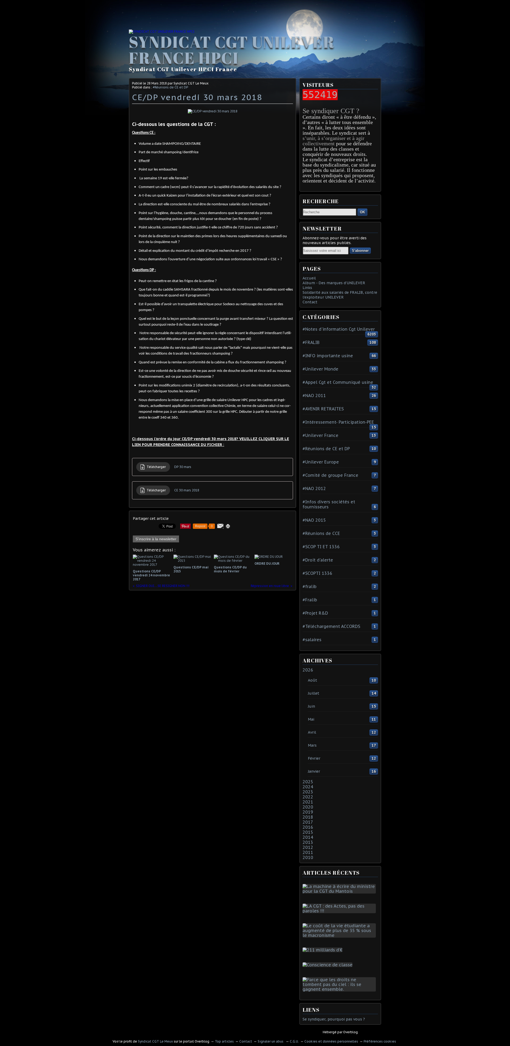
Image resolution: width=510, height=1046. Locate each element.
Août (312, 680)
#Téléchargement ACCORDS (331, 626)
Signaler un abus (271, 1041)
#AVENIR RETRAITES (323, 408)
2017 (308, 822)
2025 (308, 781)
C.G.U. (294, 1041)
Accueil (309, 278)
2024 (308, 786)
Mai (311, 719)
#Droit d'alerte (318, 560)
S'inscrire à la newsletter (155, 539)
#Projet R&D (315, 613)
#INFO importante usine (328, 355)
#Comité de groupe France (330, 475)
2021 (308, 802)
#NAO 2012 (314, 488)
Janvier (314, 771)
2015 (308, 832)
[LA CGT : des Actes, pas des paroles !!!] (340, 911)
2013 (308, 842)
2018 (308, 817)
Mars (312, 745)
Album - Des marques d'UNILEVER (334, 282)
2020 (308, 807)
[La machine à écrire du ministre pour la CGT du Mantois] (340, 891)
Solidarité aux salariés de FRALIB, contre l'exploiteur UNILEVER (340, 295)
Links (307, 287)
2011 (308, 852)
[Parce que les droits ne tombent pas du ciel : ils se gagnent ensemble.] (340, 989)
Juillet (313, 693)
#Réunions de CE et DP (170, 87)
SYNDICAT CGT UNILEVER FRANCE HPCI (232, 49)
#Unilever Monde (320, 369)
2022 (308, 797)
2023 (308, 791)
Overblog (350, 1032)
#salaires (312, 639)
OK (362, 212)
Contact (310, 302)
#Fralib (310, 599)
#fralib (310, 586)
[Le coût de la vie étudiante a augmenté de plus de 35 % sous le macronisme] (340, 935)
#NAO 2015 (314, 520)
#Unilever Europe (321, 462)
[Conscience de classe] (329, 965)
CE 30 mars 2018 (186, 490)
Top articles (224, 1041)
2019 (308, 812)
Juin (311, 706)
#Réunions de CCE (321, 533)
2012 (308, 847)
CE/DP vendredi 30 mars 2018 (197, 97)
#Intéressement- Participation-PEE (338, 422)
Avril (312, 732)
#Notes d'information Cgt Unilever (339, 329)
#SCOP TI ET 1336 (321, 546)
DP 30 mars (182, 467)
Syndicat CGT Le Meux (155, 1041)
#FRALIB (311, 342)
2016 (308, 827)
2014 (308, 837)
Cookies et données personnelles (331, 1041)
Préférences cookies (380, 1041)
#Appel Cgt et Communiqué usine (338, 382)
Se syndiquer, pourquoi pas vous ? (334, 1019)
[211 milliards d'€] (324, 950)
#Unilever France (320, 435)
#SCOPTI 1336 (317, 573)
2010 (308, 857)
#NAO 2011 (314, 395)
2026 (308, 670)
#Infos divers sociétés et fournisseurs (329, 504)
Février (314, 758)
